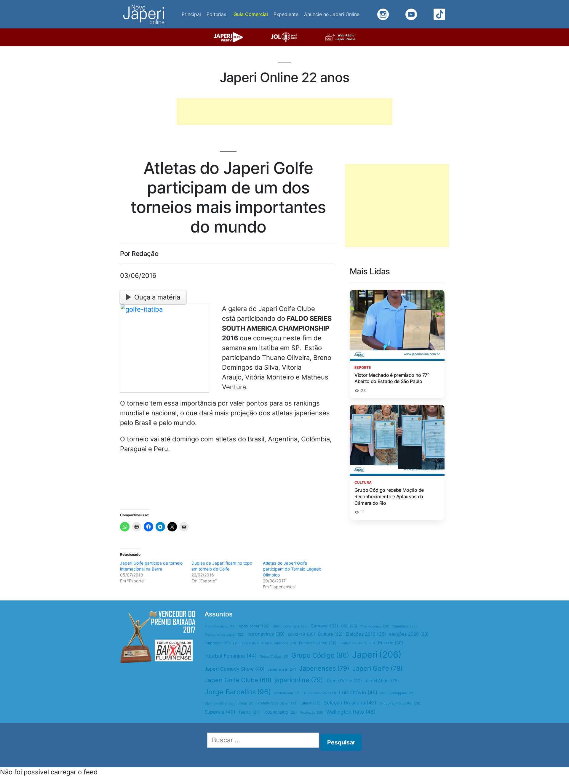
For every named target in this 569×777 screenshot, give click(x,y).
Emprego (217, 643)
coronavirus (266, 634)
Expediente (286, 14)
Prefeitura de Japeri (278, 703)
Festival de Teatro (357, 643)
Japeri (377, 654)
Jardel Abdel (382, 680)
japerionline (298, 680)
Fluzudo (390, 642)
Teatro (249, 712)
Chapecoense (374, 626)
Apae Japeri (254, 626)
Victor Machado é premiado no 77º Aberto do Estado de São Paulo (391, 378)
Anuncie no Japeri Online (331, 14)
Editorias (216, 14)
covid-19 (301, 634)
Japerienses (324, 668)
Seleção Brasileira (350, 703)
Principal (191, 14)
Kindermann (287, 693)
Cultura (330, 634)
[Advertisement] (284, 111)
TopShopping (280, 712)
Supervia (219, 712)
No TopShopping (397, 693)
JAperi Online (344, 680)
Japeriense (282, 669)
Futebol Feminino (230, 656)
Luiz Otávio (358, 692)
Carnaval (324, 626)
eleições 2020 (409, 634)
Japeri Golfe (377, 668)
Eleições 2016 (366, 634)
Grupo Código (320, 655)
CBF (349, 626)
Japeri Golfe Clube (237, 680)
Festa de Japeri (318, 642)
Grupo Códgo (274, 656)
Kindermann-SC (319, 693)
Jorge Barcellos (237, 692)
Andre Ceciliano (220, 626)
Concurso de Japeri (224, 634)
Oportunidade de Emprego (229, 703)
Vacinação (311, 712)
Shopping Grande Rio (399, 703)
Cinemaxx (404, 626)
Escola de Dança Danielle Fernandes (264, 643)
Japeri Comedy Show (234, 669)
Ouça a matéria (157, 297)
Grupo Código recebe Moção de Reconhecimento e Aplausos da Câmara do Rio (389, 496)
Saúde (311, 703)
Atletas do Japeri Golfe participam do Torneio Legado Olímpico (292, 568)
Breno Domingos (290, 626)
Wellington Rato (350, 712)
